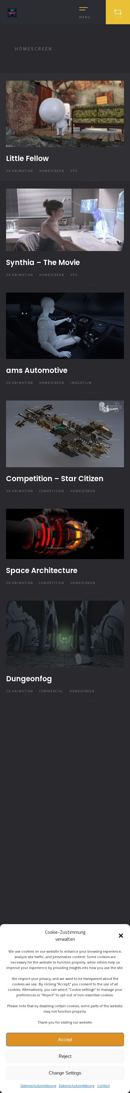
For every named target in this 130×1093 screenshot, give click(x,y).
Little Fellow (27, 158)
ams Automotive (36, 370)
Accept (65, 1039)
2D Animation (19, 691)
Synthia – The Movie (43, 262)
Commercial (51, 691)
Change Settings (65, 1072)
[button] (121, 936)
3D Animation (19, 171)
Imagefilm (81, 383)
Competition (51, 491)
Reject (65, 1056)
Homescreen (51, 171)
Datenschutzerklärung (38, 1085)
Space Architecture (41, 570)
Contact (103, 1085)
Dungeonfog (29, 679)
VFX (74, 171)
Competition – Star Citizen (54, 479)
